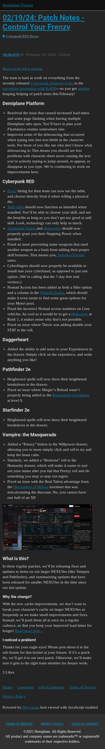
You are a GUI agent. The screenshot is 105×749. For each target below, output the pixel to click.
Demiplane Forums (18, 5)
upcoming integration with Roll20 (29, 88)
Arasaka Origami (70, 255)
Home (7, 687)
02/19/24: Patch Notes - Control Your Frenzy (44, 22)
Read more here (28, 631)
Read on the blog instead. (23, 69)
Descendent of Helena (30, 487)
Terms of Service (82, 687)
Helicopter (79, 314)
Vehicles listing (52, 293)
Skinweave (52, 228)
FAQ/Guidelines (51, 687)
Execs (12, 191)
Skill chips (16, 207)
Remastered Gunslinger (71, 395)
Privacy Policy (14, 696)
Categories (25, 687)
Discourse (30, 707)
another (84, 88)
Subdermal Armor (22, 228)
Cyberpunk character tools (51, 83)
